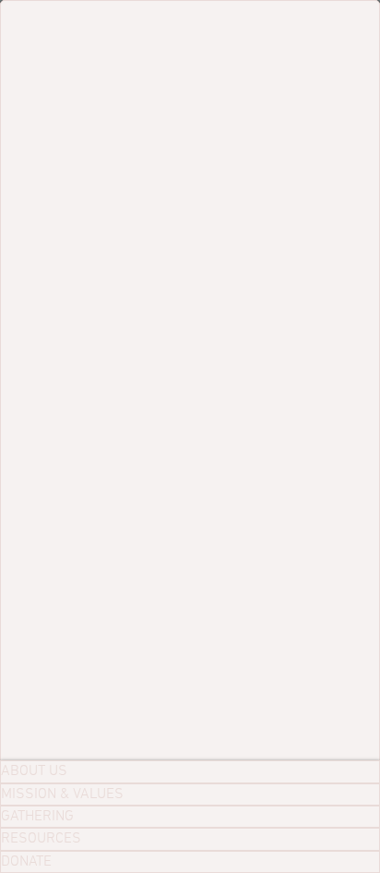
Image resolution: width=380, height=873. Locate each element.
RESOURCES (41, 839)
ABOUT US (34, 771)
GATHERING (37, 816)
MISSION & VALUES (62, 794)
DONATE (26, 862)
